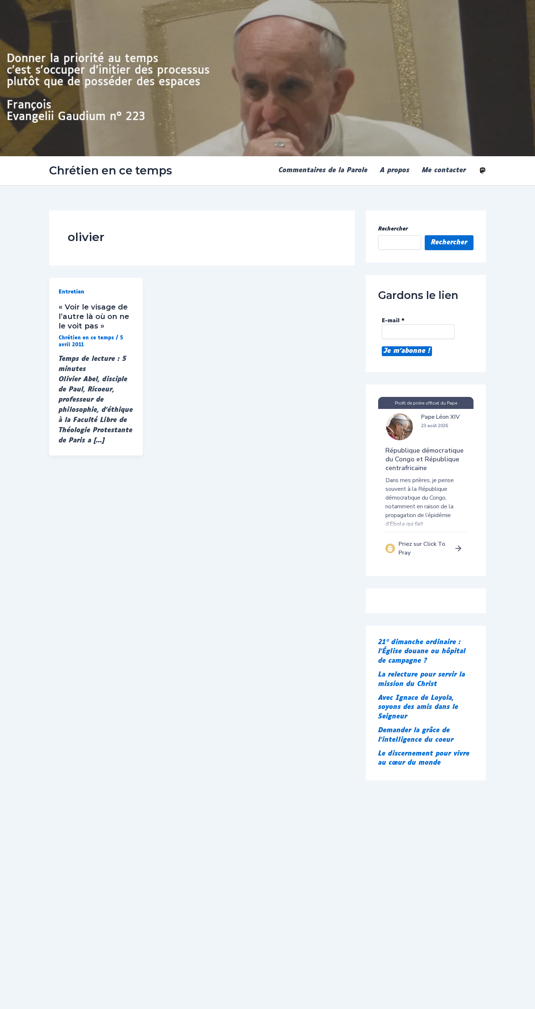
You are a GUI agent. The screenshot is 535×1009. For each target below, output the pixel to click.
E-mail (393, 320)
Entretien (71, 292)
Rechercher (393, 229)
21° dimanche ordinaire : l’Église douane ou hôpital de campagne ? (421, 651)
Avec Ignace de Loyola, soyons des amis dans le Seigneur (418, 707)
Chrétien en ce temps (110, 170)
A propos (394, 170)
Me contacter (444, 170)
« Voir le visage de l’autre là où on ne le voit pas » (94, 316)
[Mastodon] (482, 170)
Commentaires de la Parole (323, 170)
